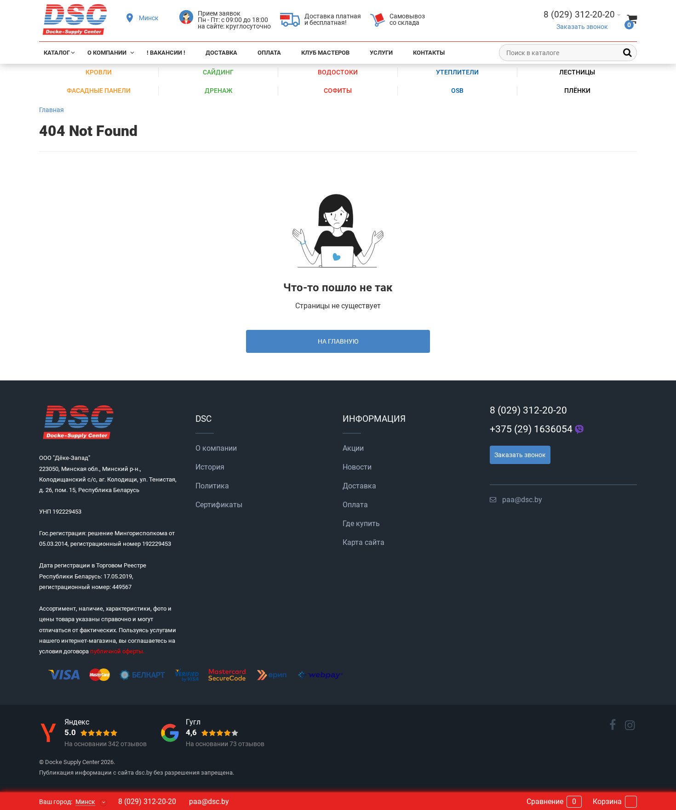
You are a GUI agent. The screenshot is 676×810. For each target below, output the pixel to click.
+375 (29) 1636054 (531, 429)
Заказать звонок (582, 27)
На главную (338, 341)
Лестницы (577, 72)
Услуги (381, 52)
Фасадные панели (99, 90)
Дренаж (218, 90)
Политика (212, 485)
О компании (106, 52)
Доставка (221, 52)
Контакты (429, 52)
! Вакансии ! (166, 52)
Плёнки (577, 90)
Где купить (361, 523)
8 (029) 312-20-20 (528, 410)
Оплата (269, 52)
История (209, 467)
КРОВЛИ (99, 72)
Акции (353, 448)
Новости (357, 467)
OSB (457, 90)
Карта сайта (363, 542)
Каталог (57, 52)
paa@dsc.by (522, 499)
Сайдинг (218, 72)
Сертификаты (218, 504)
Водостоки (338, 72)
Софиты (338, 90)
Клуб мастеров (325, 52)
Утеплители (457, 72)
